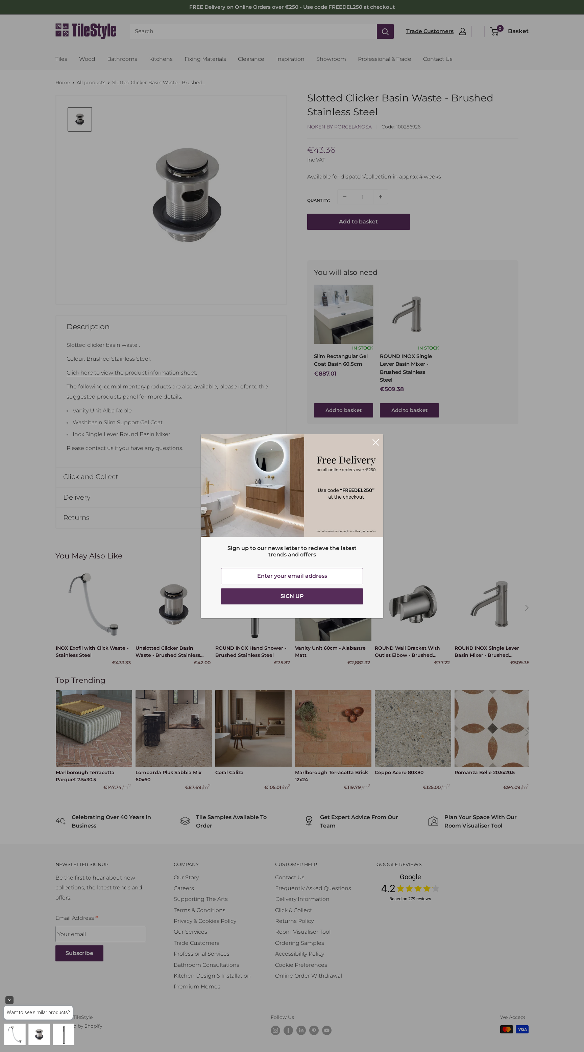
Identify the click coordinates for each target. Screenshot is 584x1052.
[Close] (375, 442)
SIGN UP (292, 596)
